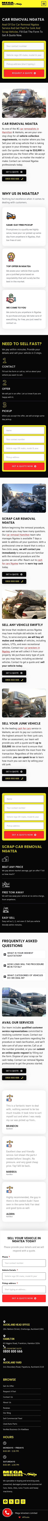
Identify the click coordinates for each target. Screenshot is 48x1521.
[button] (43, 3)
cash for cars (24, 728)
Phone (5, 1257)
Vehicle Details (9, 1270)
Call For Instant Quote (12, 1349)
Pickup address (9, 1283)
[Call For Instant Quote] (4, 1346)
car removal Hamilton (18, 534)
